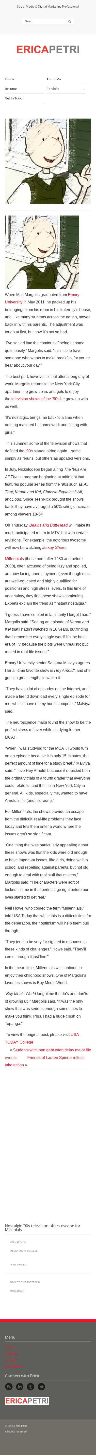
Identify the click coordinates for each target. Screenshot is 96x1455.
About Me (54, 79)
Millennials (14, 559)
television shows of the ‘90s (35, 399)
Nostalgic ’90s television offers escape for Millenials (42, 1227)
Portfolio (53, 88)
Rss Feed (9, 1387)
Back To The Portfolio (25, 1282)
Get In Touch (14, 98)
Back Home (17, 1291)
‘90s (29, 451)
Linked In (20, 1387)
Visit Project (19, 1264)
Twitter (41, 1387)
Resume (11, 88)
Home (9, 79)
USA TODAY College (26, 1251)
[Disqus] (48, 1145)
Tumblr (30, 1387)
